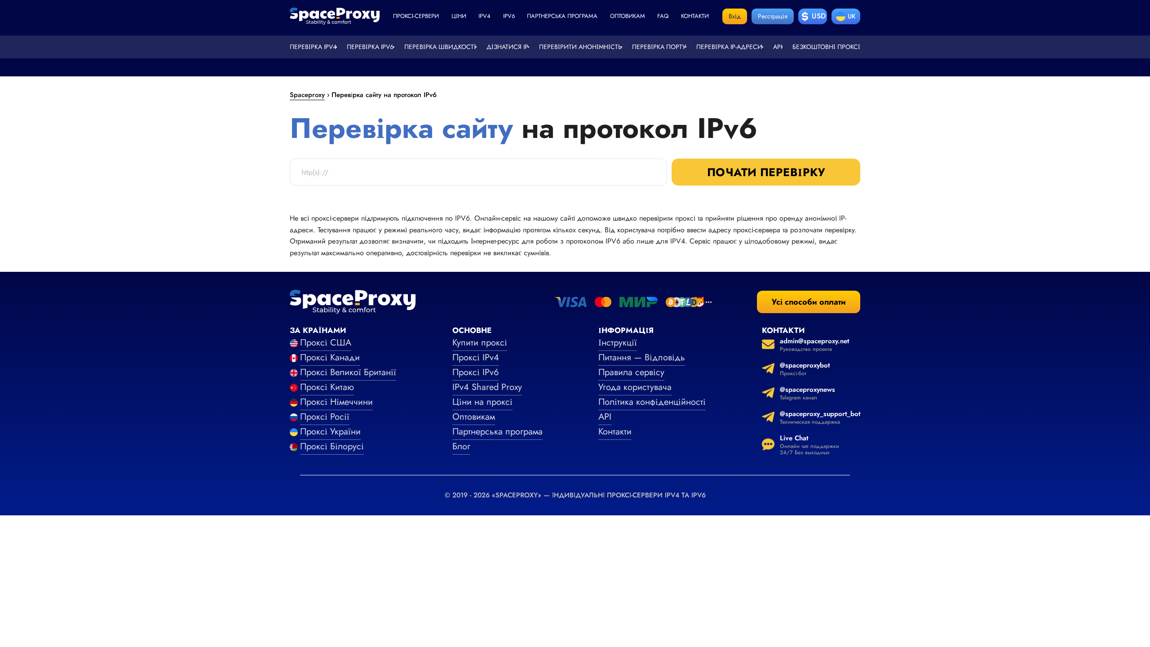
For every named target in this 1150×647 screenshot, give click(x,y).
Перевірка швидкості (440, 46)
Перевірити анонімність (580, 46)
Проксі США (325, 342)
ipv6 (509, 16)
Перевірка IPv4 (313, 46)
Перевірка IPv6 (370, 46)
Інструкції (617, 342)
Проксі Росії (324, 416)
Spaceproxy (307, 95)
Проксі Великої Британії (348, 372)
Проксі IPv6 (475, 372)
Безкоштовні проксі (826, 46)
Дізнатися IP (507, 46)
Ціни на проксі (482, 401)
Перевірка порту (659, 46)
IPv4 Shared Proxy (487, 387)
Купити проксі (479, 342)
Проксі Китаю (327, 387)
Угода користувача (635, 387)
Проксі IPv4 (475, 357)
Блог (461, 446)
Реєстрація (772, 16)
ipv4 (484, 16)
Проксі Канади (330, 357)
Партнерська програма (562, 16)
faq (662, 16)
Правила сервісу (631, 372)
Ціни (458, 16)
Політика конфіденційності (652, 401)
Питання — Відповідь (641, 357)
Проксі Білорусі (332, 446)
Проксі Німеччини (336, 401)
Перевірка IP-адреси (729, 46)
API (777, 46)
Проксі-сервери (416, 16)
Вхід (735, 16)
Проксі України (330, 431)
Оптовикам (627, 16)
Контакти (695, 16)
